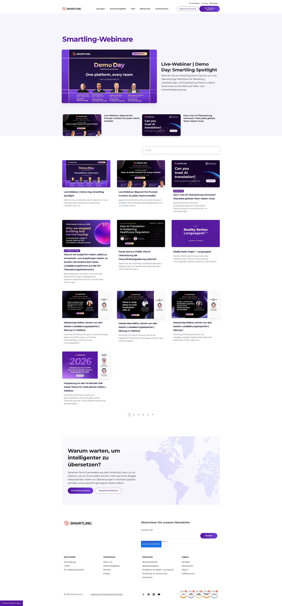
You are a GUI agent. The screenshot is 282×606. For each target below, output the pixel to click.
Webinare (178, 191)
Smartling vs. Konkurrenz (154, 573)
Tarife (67, 566)
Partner (107, 570)
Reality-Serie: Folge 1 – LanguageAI (192, 251)
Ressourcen (145, 9)
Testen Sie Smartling (187, 9)
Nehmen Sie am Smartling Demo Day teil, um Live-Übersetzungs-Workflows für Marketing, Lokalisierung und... (86, 203)
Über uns (107, 562)
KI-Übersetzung (72, 251)
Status (185, 570)
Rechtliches (108, 594)
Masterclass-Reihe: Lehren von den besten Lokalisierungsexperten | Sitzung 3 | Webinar (83, 326)
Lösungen (100, 9)
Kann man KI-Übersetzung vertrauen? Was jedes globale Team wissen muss (199, 118)
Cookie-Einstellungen (11, 603)
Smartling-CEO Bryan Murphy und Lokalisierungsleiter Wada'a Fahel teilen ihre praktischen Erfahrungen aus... (192, 337)
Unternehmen (161, 9)
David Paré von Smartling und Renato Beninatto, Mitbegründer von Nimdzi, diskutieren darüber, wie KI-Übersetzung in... (140, 266)
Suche (206, 3)
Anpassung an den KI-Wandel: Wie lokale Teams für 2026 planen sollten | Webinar (85, 387)
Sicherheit (147, 577)
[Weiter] (152, 414)
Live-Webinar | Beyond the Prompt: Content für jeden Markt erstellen (122, 118)
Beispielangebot (150, 566)
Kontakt (186, 562)
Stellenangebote (111, 566)
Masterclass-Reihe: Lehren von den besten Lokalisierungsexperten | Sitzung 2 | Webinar (138, 327)
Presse (106, 573)
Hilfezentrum (188, 573)
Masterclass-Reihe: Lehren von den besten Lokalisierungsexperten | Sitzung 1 (192, 326)
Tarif (133, 9)
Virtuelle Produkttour (108, 491)
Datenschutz (96, 594)
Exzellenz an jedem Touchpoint (158, 570)
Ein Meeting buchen (209, 9)
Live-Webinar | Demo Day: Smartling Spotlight (189, 66)
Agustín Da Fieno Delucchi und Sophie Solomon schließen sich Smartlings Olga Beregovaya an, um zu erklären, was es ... (141, 203)
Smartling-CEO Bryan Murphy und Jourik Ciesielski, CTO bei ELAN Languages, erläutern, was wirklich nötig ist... (141, 338)
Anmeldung (195, 3)
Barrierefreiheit (149, 562)
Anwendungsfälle (118, 9)
